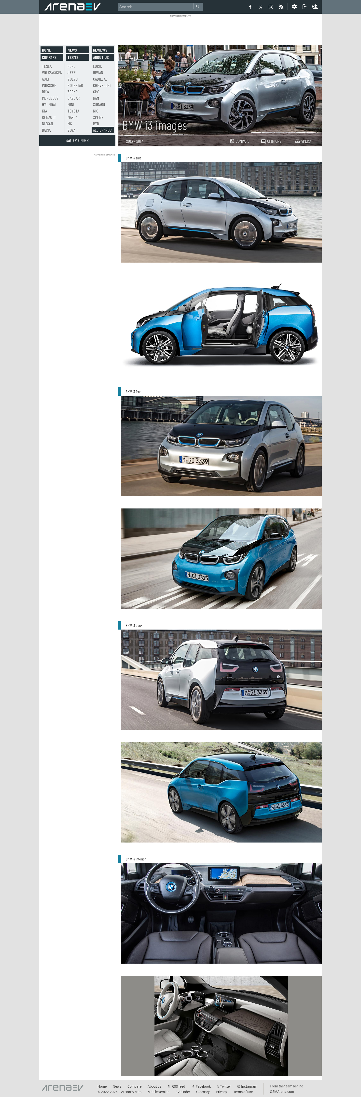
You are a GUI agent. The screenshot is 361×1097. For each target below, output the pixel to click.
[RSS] (282, 6)
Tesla (47, 66)
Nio (95, 110)
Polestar (75, 85)
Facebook (203, 1086)
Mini (71, 104)
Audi (45, 79)
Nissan (47, 123)
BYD (96, 123)
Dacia (46, 130)
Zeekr (73, 91)
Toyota (73, 110)
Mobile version (158, 1092)
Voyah (73, 130)
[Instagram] (271, 6)
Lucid (97, 66)
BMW (45, 91)
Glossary (203, 1092)
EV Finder (183, 1092)
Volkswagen (52, 72)
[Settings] (294, 6)
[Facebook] (250, 6)
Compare (243, 141)
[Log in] (304, 6)
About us (101, 57)
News (72, 50)
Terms (73, 57)
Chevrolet (102, 85)
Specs (306, 141)
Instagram (249, 1086)
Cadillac (100, 79)
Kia (44, 110)
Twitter (225, 1086)
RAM (96, 98)
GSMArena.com (282, 1092)
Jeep (72, 72)
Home (46, 50)
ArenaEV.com (131, 1092)
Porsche (49, 85)
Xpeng (98, 117)
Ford (71, 66)
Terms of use (243, 1092)
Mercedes (50, 98)
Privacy (221, 1092)
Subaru (99, 104)
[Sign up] (315, 6)
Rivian (98, 72)
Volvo (73, 79)
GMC (96, 91)
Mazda (72, 117)
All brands (102, 130)
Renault (49, 117)
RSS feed (178, 1086)
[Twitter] (260, 7)
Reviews (100, 50)
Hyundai (49, 104)
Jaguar (74, 98)
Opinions (274, 141)
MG (70, 123)
